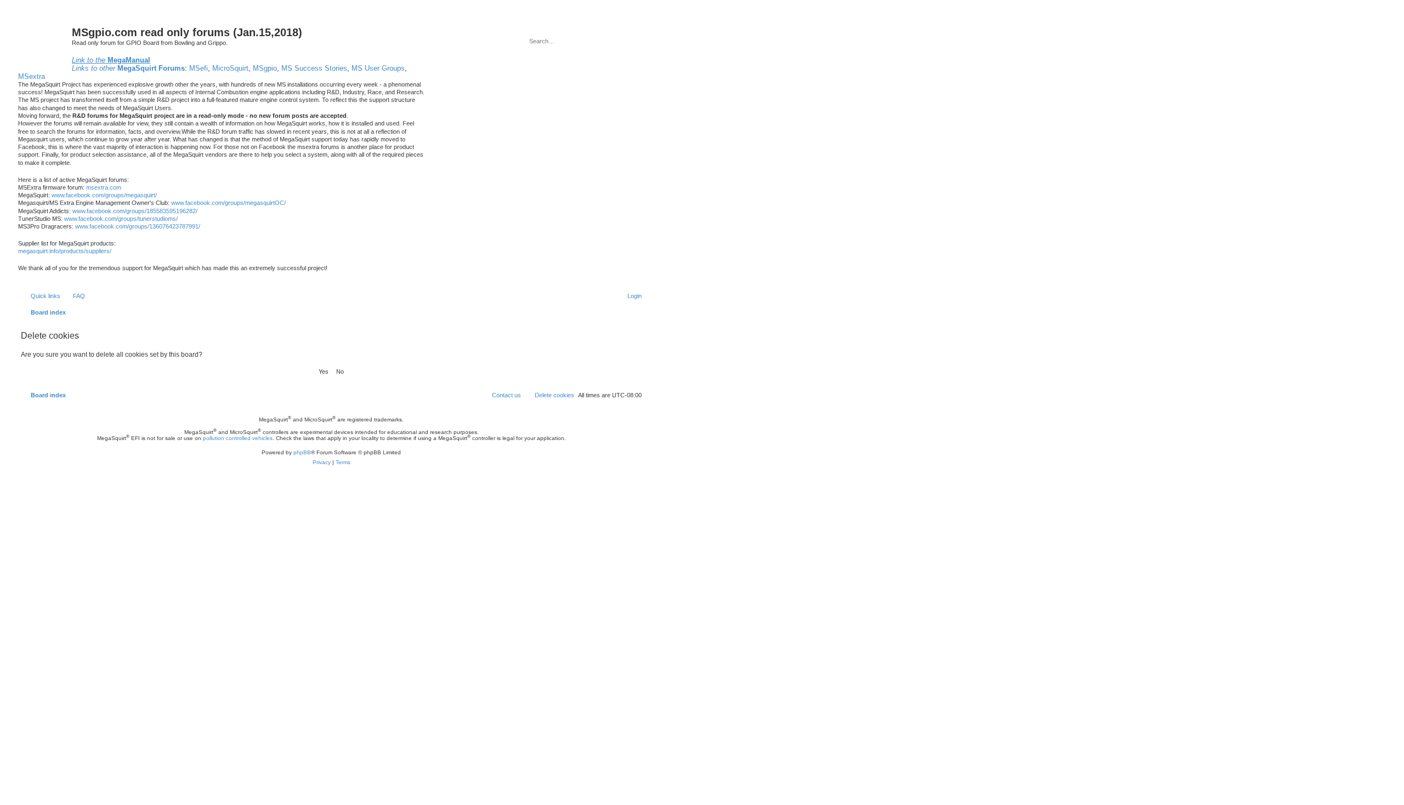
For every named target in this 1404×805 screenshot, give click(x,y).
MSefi (198, 68)
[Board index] (45, 42)
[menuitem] (74, 295)
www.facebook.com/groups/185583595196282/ (134, 211)
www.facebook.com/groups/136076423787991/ (137, 226)
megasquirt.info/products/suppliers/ (64, 251)
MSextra (31, 76)
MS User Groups (378, 68)
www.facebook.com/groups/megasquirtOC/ (228, 202)
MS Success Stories (314, 68)
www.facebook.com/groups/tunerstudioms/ (121, 218)
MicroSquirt (230, 68)
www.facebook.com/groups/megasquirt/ (104, 195)
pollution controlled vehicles (238, 438)
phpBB (302, 452)
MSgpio (265, 68)
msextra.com (103, 187)
